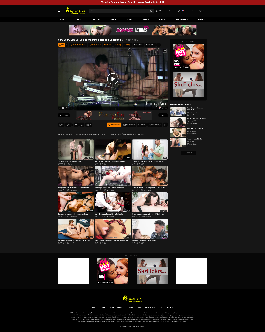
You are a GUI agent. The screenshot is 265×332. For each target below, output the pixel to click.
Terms (130, 307)
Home (62, 19)
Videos (77, 19)
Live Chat (162, 19)
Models (129, 19)
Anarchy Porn (129, 326)
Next (162, 115)
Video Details (115, 124)
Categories (96, 19)
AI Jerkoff (201, 19)
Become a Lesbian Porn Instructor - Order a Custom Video (132, 2)
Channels (113, 19)
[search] (151, 11)
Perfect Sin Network (79, 45)
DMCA (139, 307)
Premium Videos (182, 19)
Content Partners (165, 307)
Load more (188, 153)
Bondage (127, 45)
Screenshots (130, 124)
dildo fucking (150, 45)
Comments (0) (156, 124)
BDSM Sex (107, 45)
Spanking (118, 45)
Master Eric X (96, 45)
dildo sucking (138, 45)
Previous (65, 115)
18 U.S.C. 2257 (150, 307)
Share (143, 124)
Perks (145, 19)
